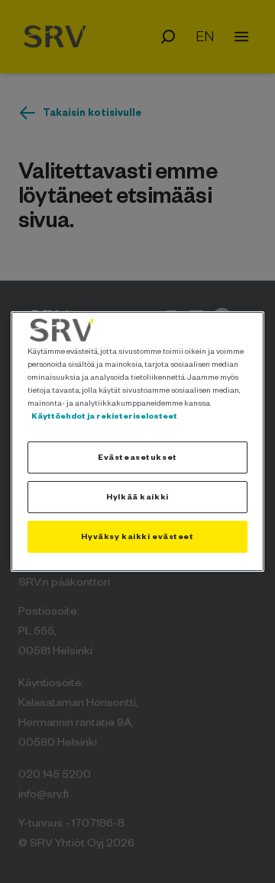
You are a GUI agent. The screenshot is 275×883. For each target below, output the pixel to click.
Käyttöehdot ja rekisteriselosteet (104, 415)
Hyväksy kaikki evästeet (137, 536)
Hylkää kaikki (137, 496)
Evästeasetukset (137, 456)
